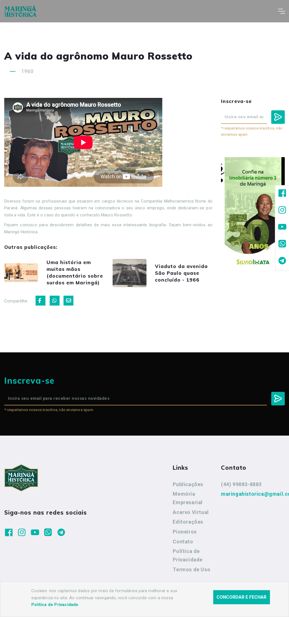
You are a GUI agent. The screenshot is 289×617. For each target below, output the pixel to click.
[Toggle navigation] (281, 11)
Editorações (188, 522)
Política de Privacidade (188, 555)
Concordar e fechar (241, 597)
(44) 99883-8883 (241, 484)
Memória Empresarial (188, 498)
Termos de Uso (191, 569)
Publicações (188, 484)
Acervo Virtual (191, 512)
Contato (183, 541)
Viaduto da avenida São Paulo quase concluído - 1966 (181, 273)
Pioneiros (184, 532)
